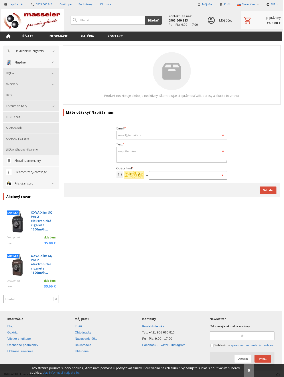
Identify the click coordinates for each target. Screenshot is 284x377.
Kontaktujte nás (153, 326)
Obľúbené (82, 351)
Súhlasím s (243, 345)
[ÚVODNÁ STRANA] (8, 36)
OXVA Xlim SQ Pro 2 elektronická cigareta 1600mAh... (41, 220)
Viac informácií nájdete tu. (61, 372)
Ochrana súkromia (20, 351)
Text (120, 144)
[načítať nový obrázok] (119, 174)
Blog (10, 326)
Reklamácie (83, 345)
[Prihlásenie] (219, 20)
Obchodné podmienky (22, 345)
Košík (79, 326)
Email (121, 128)
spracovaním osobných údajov (252, 345)
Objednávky (83, 332)
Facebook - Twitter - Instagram (163, 345)
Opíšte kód (125, 168)
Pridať (263, 358)
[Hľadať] (56, 299)
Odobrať (243, 358)
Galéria (12, 332)
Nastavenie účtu (86, 338)
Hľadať (153, 20)
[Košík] (262, 20)
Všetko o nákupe (19, 338)
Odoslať (268, 190)
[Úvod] (32, 20)
